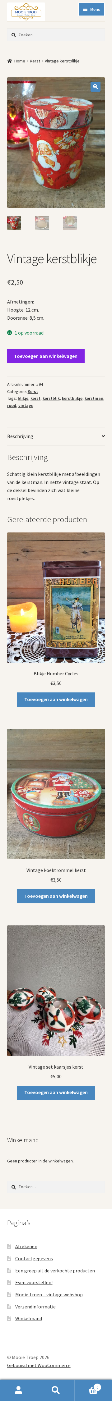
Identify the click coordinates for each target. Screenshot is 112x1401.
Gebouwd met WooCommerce (39, 1365)
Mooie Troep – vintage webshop (49, 1294)
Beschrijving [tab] (20, 436)
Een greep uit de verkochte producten (55, 1270)
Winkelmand (28, 1318)
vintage (25, 405)
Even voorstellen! (34, 1282)
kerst (35, 398)
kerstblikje (72, 398)
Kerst (35, 61)
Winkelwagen (86, 1385)
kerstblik (51, 398)
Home (19, 61)
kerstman (94, 398)
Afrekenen (26, 1246)
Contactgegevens (34, 1258)
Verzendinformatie (35, 1306)
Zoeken (56, 1390)
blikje (23, 398)
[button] (95, 87)
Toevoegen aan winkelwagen (45, 356)
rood (11, 405)
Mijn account (18, 1390)
